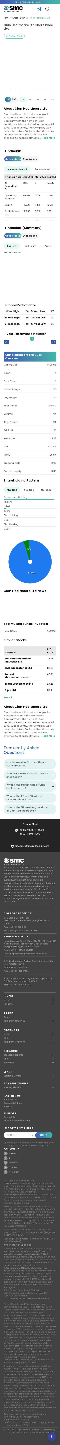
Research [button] (9, 1062)
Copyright (10, 1432)
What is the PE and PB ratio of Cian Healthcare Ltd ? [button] (24, 797)
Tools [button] (7, 1017)
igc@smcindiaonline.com (24, 1200)
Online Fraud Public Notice (28, 2)
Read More (48, 137)
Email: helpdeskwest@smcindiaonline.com (25, 953)
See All (8, 697)
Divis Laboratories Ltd (18, 668)
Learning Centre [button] (12, 1075)
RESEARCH (11, 1051)
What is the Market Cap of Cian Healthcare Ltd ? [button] (25, 786)
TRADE (8, 1013)
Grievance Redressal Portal (17, 1120)
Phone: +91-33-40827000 (16, 971)
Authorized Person (12, 1099)
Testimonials (21, 1432)
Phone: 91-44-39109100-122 (17, 984)
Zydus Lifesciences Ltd (19, 683)
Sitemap (33, 1432)
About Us (8, 1106)
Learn (8, 1072)
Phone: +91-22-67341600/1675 (19, 950)
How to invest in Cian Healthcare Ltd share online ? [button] (26, 764)
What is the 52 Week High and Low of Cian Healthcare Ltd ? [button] (27, 809)
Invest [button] (7, 1000)
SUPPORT (10, 1113)
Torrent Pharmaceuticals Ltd (18, 676)
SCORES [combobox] (11, 1135)
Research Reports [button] (13, 1054)
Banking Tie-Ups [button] (12, 1087)
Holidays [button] (8, 1003)
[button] (30, 1034)
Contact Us (9, 1117)
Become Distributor (13, 1103)
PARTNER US (12, 1096)
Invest (15, 18)
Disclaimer (36, 1430)
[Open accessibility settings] (52, 1437)
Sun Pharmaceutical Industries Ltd (18, 660)
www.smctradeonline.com (17, 1203)
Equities (24, 18)
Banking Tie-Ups (16, 1083)
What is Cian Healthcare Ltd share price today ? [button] (27, 775)
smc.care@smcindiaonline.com (27, 1197)
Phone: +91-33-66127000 (16, 967)
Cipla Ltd (10, 690)
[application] (30, 67)
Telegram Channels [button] (14, 1020)
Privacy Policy (49, 1430)
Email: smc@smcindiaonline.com (21, 930)
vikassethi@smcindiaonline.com (20, 1194)
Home (6, 18)
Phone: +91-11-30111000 (15, 927)
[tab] (17, 169)
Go (42, 1135)
